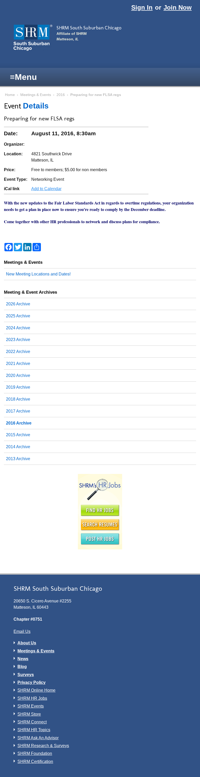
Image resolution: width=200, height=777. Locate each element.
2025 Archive (18, 316)
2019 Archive (18, 387)
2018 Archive (18, 399)
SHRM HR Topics (33, 730)
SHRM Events (30, 706)
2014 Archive (18, 447)
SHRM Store (29, 714)
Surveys (25, 674)
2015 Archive (18, 435)
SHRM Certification (35, 761)
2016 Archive (19, 423)
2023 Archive (18, 339)
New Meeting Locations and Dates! (38, 274)
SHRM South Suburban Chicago (89, 28)
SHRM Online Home (36, 690)
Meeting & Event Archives (30, 292)
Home (10, 95)
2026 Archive (18, 304)
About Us (26, 643)
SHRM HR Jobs (32, 698)
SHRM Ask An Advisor (38, 738)
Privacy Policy (31, 682)
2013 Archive (18, 459)
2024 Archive (18, 328)
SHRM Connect (32, 722)
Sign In (142, 7)
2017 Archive (18, 411)
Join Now (178, 7)
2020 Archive (18, 375)
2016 (61, 95)
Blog (22, 666)
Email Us (22, 631)
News (22, 659)
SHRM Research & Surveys (43, 745)
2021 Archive (18, 363)
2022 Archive (18, 351)
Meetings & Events (35, 95)
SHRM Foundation (34, 753)
